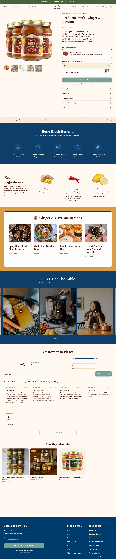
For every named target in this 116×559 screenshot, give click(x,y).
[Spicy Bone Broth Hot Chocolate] (20, 233)
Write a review (103, 374)
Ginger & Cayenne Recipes (60, 217)
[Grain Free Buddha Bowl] (45, 233)
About (69, 534)
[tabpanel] (58, 408)
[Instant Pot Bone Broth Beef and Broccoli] (96, 233)
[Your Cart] (111, 7)
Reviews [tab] (9, 375)
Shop (68, 530)
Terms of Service (95, 553)
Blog (68, 545)
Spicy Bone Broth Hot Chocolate (18, 248)
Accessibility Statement (97, 557)
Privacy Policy (94, 549)
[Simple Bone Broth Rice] (70, 233)
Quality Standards (67, 98)
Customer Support (95, 534)
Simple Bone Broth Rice (69, 248)
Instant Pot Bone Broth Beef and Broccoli (94, 249)
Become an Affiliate (96, 542)
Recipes (69, 538)
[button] (107, 7)
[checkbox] (53, 381)
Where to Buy (71, 542)
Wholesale (92, 538)
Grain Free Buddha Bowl (44, 248)
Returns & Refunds (95, 545)
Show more (58, 432)
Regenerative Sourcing (69, 103)
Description (66, 89)
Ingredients (65, 93)
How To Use (66, 107)
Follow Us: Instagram (74, 553)
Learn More (71, 1)
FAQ (68, 549)
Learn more (100, 84)
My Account (93, 530)
